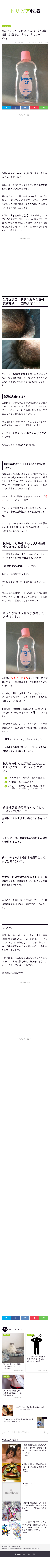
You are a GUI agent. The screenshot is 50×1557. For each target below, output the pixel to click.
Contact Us (27, 1483)
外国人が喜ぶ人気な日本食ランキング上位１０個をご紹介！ (34, 1467)
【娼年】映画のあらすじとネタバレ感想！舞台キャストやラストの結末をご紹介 (34, 1505)
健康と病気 (6, 26)
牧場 (25, 11)
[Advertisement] (25, 142)
